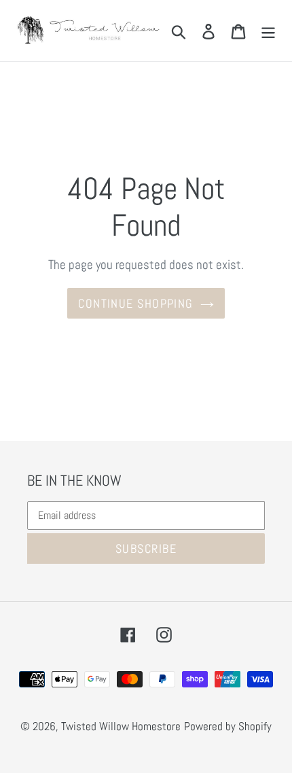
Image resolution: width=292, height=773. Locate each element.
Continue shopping (135, 303)
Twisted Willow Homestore (121, 726)
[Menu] (268, 31)
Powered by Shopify (228, 726)
